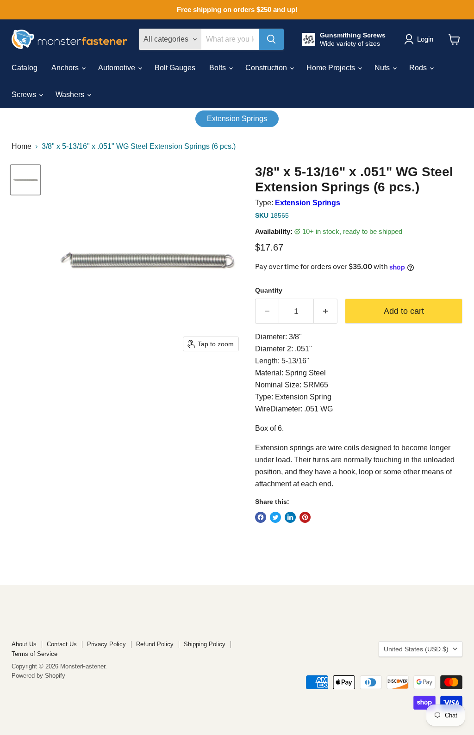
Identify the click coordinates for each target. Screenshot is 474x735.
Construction (267, 68)
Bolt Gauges (175, 68)
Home (21, 146)
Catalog (24, 68)
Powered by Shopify (38, 675)
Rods (419, 68)
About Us (24, 644)
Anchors (66, 68)
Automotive (117, 68)
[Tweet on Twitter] (275, 517)
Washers (71, 94)
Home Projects (331, 68)
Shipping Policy (204, 644)
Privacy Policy (106, 644)
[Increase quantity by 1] (325, 311)
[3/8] (25, 180)
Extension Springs (237, 118)
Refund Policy (155, 644)
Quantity (268, 290)
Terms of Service (34, 653)
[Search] (271, 39)
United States (416, 649)
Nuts (383, 68)
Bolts (218, 68)
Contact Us (62, 644)
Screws (25, 94)
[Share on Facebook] (260, 517)
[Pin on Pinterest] (305, 517)
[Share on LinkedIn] (290, 517)
